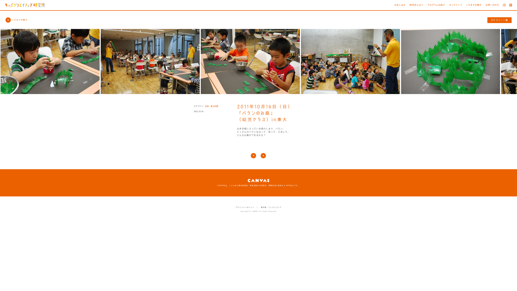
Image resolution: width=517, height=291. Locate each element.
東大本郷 (214, 106)
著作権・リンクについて (271, 207)
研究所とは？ (416, 5)
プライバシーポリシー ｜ (246, 207)
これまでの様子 (474, 5)
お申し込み (400, 5)
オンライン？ (455, 5)
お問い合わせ (492, 5)
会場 (207, 106)
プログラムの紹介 (436, 5)
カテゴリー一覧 (499, 20)
